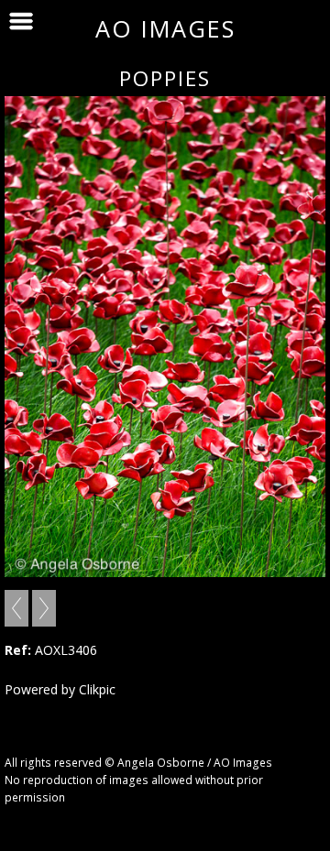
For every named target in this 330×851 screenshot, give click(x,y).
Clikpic (97, 689)
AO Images (165, 28)
